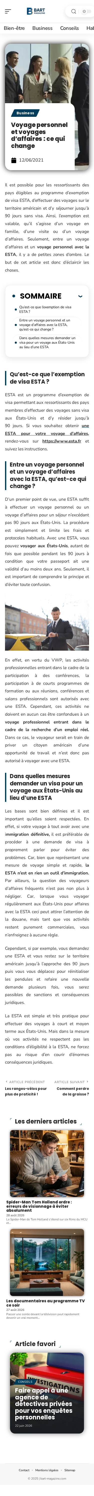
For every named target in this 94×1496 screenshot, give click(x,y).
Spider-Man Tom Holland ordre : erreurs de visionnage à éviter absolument (39, 1206)
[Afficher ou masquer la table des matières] (71, 296)
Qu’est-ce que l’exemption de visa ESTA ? (45, 309)
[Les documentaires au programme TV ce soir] (47, 1262)
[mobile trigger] (9, 11)
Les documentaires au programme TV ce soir (45, 1303)
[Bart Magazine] (36, 11)
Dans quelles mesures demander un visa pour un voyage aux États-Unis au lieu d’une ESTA (47, 342)
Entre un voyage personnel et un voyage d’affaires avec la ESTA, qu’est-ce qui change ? (44, 325)
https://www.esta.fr (61, 441)
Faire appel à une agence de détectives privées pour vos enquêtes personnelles (43, 1403)
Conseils (25, 1382)
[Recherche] (73, 11)
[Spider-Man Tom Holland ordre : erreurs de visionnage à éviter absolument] (47, 1163)
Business (25, 113)
